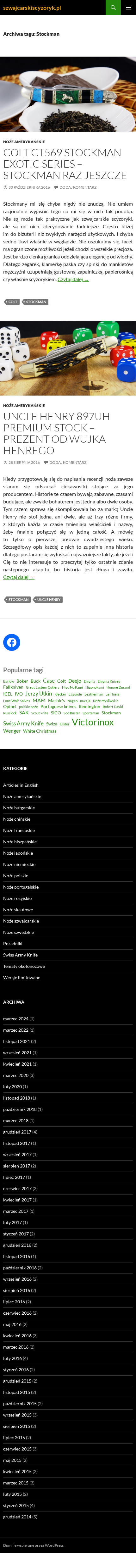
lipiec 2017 (14, 1177)
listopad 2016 (16, 1256)
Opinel (9, 706)
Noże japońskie (18, 853)
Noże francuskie (19, 830)
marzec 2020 (15, 1075)
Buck (35, 681)
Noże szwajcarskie (21, 920)
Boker (22, 681)
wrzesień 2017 (17, 1154)
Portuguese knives (58, 706)
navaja (85, 701)
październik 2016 (20, 1267)
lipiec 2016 (14, 1301)
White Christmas (39, 731)
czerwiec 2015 (17, 1448)
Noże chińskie (16, 819)
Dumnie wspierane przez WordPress (33, 1545)
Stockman (36, 302)
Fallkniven (13, 687)
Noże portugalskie (21, 887)
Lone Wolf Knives (16, 701)
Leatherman (93, 694)
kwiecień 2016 (17, 1335)
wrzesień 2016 (17, 1279)
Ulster (64, 724)
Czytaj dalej (73, 279)
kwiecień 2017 (17, 1199)
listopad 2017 (16, 1143)
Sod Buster (72, 713)
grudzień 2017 (17, 1131)
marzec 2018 (15, 1120)
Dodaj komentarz (77, 187)
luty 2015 (12, 1494)
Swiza (51, 723)
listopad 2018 (16, 1098)
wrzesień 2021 (17, 1052)
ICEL (7, 693)
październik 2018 (20, 1109)
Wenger (12, 731)
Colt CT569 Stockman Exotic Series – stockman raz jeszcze (65, 163)
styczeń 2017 (16, 1233)
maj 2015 (12, 1460)
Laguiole (75, 694)
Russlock (10, 713)
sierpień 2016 (16, 1290)
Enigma (89, 681)
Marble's (56, 700)
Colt (13, 302)
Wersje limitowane (21, 977)
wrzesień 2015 (17, 1414)
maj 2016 (12, 1324)
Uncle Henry (48, 599)
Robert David (113, 707)
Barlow (8, 681)
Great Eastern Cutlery (42, 687)
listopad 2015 (16, 1392)
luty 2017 (12, 1222)
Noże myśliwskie (106, 701)
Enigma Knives (109, 681)
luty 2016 (12, 1358)
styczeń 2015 (16, 1505)
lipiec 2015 (14, 1437)
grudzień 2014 (17, 1516)
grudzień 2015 (17, 1381)
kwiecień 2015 (17, 1471)
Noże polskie (15, 875)
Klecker (60, 694)
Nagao (72, 701)
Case (49, 680)
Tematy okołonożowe (24, 966)
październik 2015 (20, 1403)
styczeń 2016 (16, 1369)
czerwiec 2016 (17, 1313)
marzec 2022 (15, 1030)
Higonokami (94, 687)
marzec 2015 (15, 1482)
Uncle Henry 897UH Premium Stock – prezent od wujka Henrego (56, 433)
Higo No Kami (72, 687)
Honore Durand (118, 687)
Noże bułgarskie (19, 807)
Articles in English (21, 785)
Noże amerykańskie (24, 141)
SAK (24, 712)
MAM (39, 700)
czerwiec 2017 (17, 1188)
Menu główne (128, 7)
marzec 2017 (15, 1211)
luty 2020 (12, 1086)
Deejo (74, 681)
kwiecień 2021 (17, 1064)
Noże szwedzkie (18, 932)
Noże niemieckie (19, 864)
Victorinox (93, 721)
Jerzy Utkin (38, 693)
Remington (89, 706)
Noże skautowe (18, 909)
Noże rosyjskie (17, 898)
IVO (19, 693)
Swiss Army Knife (23, 723)
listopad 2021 (16, 1041)
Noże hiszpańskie (20, 841)
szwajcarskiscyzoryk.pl (32, 7)
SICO (56, 712)
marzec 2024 (15, 1018)
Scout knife (39, 713)
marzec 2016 (15, 1347)
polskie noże (28, 707)
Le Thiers (113, 694)
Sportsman (91, 713)
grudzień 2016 (17, 1245)
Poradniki (12, 943)
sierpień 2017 (16, 1165)
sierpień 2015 (16, 1426)
